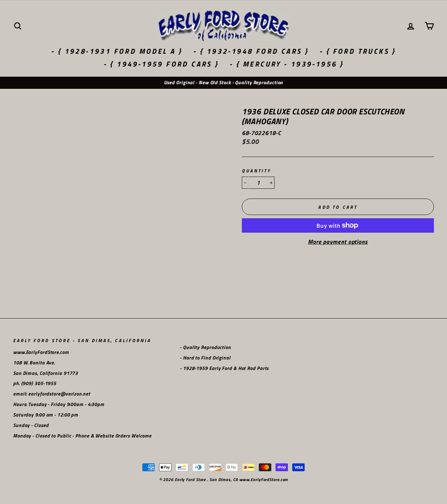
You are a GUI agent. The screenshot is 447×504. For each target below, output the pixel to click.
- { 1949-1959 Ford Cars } (161, 63)
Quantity (256, 170)
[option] (223, 83)
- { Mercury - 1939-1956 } (286, 63)
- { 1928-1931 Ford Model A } (116, 51)
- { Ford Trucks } (358, 51)
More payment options (338, 242)
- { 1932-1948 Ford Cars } (250, 51)
